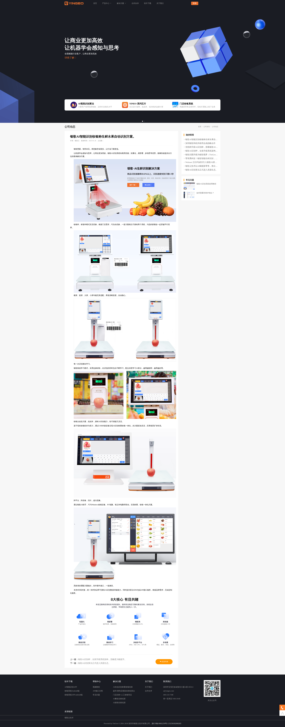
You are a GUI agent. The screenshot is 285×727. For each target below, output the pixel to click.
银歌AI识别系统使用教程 (206, 184)
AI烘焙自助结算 (119, 703)
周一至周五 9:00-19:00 (171, 699)
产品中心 (106, 3)
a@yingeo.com (168, 691)
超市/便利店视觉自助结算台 (124, 691)
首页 (95, 3)
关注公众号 (212, 700)
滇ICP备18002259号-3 (160, 723)
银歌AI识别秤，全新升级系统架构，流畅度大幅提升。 (102, 659)
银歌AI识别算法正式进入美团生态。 (94, 663)
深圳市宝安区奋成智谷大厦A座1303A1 (178, 687)
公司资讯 (207, 126)
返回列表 (165, 661)
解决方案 (120, 3)
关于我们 (160, 3)
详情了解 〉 (71, 57)
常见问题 (96, 695)
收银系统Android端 (72, 691)
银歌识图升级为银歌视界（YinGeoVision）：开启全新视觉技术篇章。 (201, 155)
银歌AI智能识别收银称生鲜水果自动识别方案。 (201, 139)
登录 (194, 3)
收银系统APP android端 (73, 695)
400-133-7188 (168, 695)
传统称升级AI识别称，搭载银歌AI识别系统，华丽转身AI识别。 (201, 147)
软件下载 (147, 3)
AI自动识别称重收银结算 (123, 687)
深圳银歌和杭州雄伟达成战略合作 (200, 143)
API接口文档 (98, 691)
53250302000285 (175, 723)
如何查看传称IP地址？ (205, 193)
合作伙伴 (135, 3)
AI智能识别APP (71, 687)
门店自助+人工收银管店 (122, 695)
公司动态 (215, 126)
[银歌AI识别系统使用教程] (189, 186)
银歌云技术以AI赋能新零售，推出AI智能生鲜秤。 (201, 166)
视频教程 (96, 687)
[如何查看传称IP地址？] (189, 195)
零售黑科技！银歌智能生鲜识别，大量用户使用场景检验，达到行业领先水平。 (201, 158)
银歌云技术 (69, 718)
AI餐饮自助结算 (119, 699)
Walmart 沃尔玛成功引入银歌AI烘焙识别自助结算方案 (201, 162)
